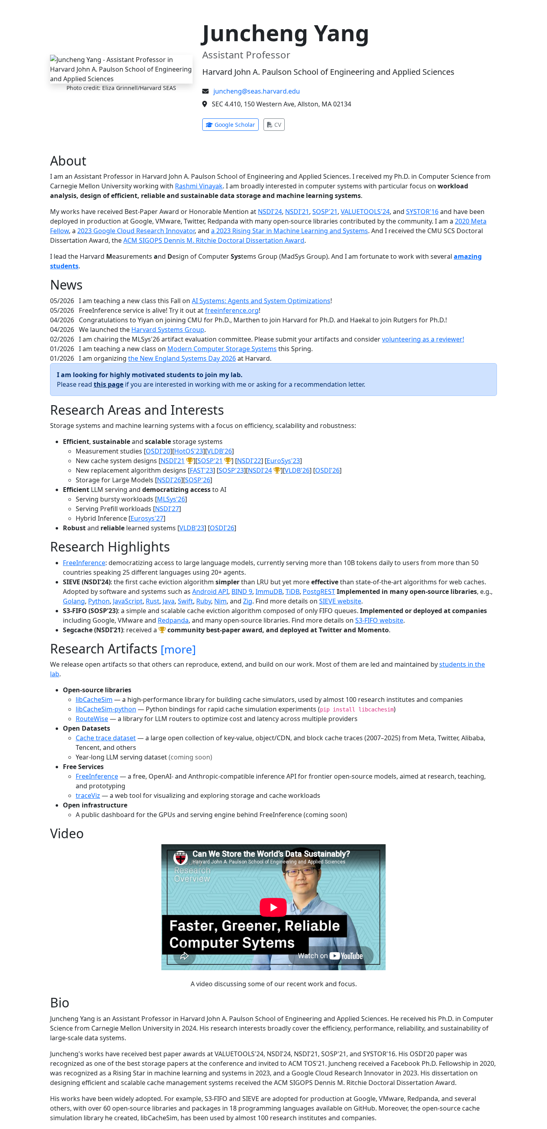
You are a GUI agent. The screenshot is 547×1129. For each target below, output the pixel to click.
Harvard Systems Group (167, 329)
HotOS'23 (188, 451)
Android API (210, 591)
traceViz (88, 795)
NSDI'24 (270, 211)
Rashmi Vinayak (199, 186)
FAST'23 (201, 470)
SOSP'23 (231, 470)
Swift (185, 601)
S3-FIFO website (379, 620)
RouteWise (92, 718)
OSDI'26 (327, 470)
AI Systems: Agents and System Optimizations (261, 300)
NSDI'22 (249, 460)
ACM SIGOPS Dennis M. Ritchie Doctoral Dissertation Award (213, 240)
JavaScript (128, 601)
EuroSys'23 (283, 460)
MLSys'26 (171, 499)
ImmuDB (268, 591)
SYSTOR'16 (422, 211)
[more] (178, 649)
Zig (247, 601)
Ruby (203, 601)
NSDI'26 (169, 480)
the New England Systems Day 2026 (182, 358)
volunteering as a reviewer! (423, 339)
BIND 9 (241, 591)
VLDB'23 (191, 528)
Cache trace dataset (106, 737)
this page (108, 384)
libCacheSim (94, 699)
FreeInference (84, 562)
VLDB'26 (219, 451)
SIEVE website (340, 601)
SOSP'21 (325, 211)
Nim (220, 601)
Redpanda (173, 620)
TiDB (293, 591)
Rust (152, 601)
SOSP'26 (197, 480)
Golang (74, 601)
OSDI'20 (158, 451)
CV (279, 124)
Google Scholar (236, 124)
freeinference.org (232, 310)
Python (99, 601)
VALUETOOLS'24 (365, 211)
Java (169, 601)
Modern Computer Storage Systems (222, 348)
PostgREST (319, 591)
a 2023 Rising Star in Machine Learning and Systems (289, 230)
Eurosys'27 (147, 518)
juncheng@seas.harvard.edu (256, 91)
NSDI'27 (167, 508)
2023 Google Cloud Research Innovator (136, 230)
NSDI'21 (297, 211)
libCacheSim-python (106, 709)
